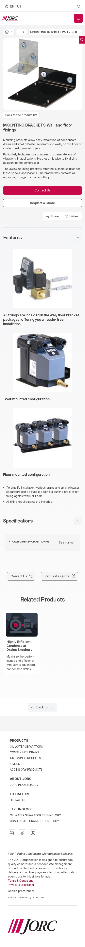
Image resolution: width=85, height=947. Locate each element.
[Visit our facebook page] (22, 833)
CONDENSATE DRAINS (24, 752)
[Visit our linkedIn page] (11, 833)
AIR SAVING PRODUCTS (25, 758)
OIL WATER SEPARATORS (26, 746)
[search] (78, 6)
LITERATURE (18, 800)
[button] (42, 237)
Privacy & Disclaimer (21, 884)
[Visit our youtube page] (33, 833)
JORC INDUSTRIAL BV (24, 784)
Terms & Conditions (20, 880)
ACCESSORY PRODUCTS (26, 769)
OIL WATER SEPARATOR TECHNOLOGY (35, 815)
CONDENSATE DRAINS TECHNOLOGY (34, 821)
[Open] (78, 18)
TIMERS (15, 763)
